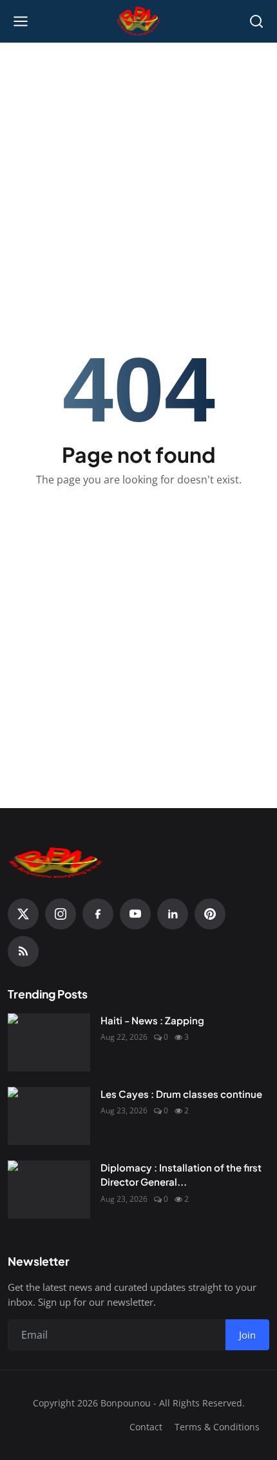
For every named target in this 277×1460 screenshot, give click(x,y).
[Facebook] (97, 913)
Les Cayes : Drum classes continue (181, 1094)
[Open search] (256, 21)
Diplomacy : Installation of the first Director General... (181, 1174)
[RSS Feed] (23, 951)
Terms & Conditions (217, 1427)
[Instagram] (60, 913)
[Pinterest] (210, 913)
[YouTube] (135, 913)
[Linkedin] (172, 913)
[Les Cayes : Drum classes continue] (49, 1116)
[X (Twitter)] (23, 913)
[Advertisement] (138, 136)
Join (247, 1334)
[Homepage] (139, 21)
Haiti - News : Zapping (152, 1020)
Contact (145, 1427)
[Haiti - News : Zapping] (49, 1042)
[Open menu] (20, 21)
